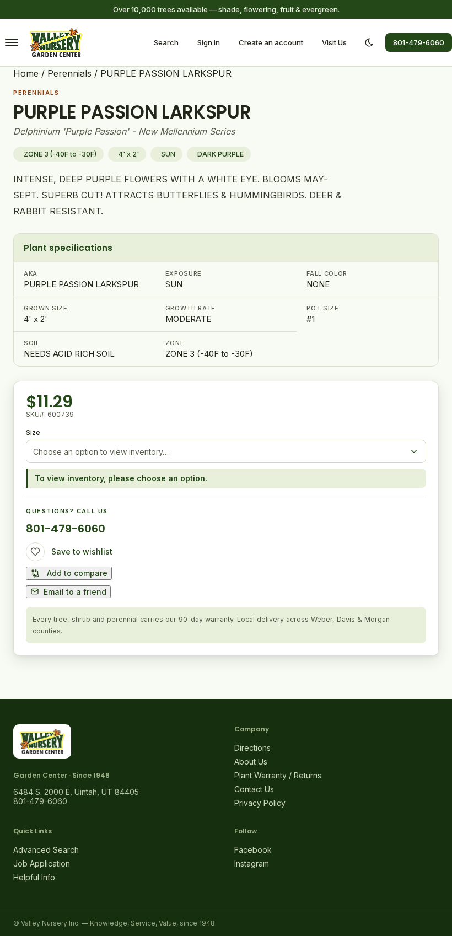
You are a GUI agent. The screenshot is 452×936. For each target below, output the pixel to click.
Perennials (69, 73)
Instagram (251, 863)
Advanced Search (46, 849)
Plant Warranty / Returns (277, 775)
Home (26, 73)
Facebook (253, 849)
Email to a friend (75, 591)
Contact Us (254, 789)
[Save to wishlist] (35, 551)
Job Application (41, 863)
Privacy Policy (260, 803)
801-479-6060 (418, 42)
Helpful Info (34, 877)
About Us (250, 761)
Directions (252, 747)
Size (33, 432)
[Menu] (11, 42)
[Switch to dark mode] (369, 42)
